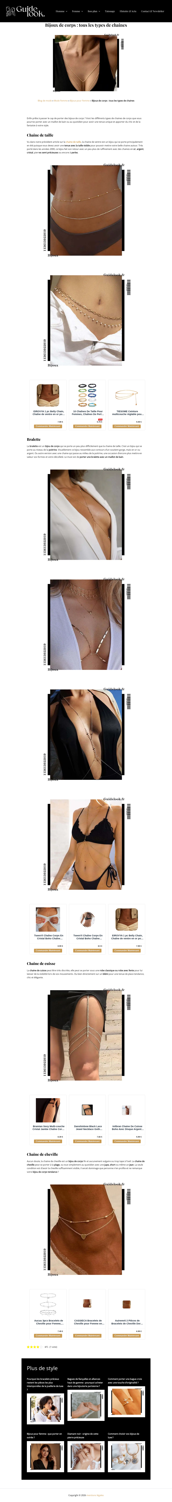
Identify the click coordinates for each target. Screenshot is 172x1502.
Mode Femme (61, 100)
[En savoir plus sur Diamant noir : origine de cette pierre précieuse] (86, 1456)
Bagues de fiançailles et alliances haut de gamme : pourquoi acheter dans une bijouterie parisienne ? (85, 1382)
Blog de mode (45, 100)
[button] (65, 11)
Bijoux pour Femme (80, 100)
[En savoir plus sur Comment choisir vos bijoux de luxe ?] (126, 1456)
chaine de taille (73, 141)
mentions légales (95, 1495)
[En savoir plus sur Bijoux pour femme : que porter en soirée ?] (45, 1456)
